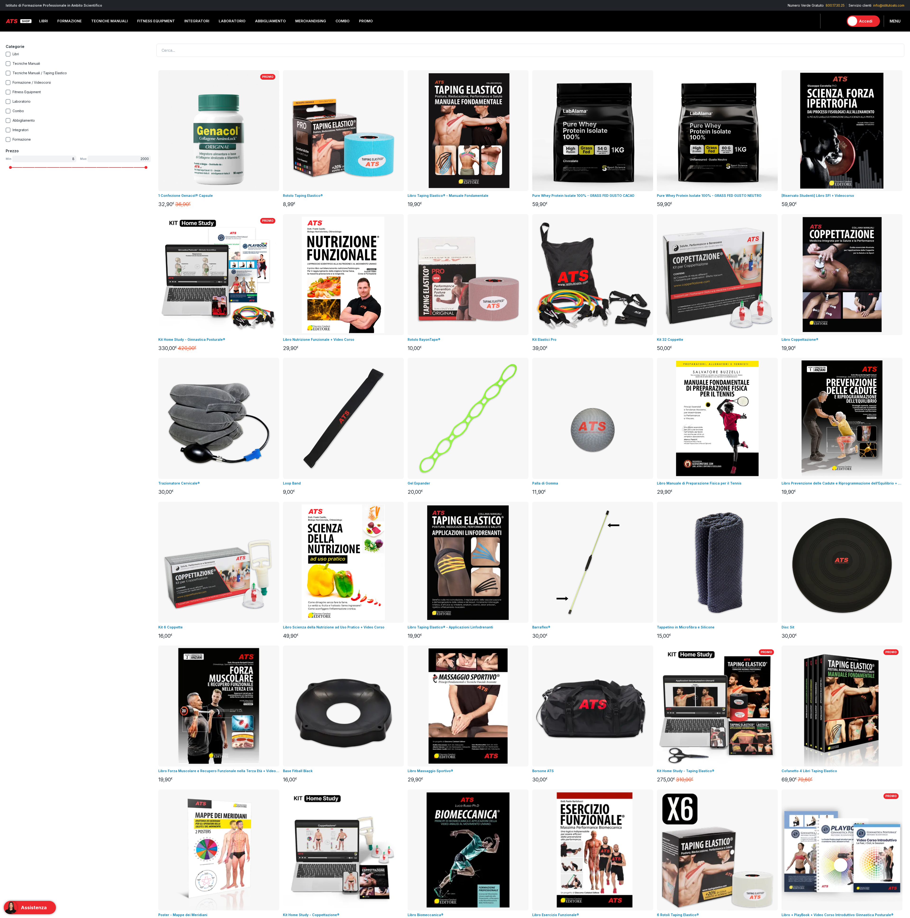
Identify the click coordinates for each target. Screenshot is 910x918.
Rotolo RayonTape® (424, 339)
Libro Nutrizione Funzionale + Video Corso (318, 339)
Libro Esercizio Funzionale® (555, 915)
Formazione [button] (69, 21)
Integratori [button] (196, 21)
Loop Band (292, 483)
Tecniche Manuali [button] (109, 21)
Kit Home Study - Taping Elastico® (685, 771)
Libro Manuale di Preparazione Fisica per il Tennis (699, 483)
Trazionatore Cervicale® (179, 483)
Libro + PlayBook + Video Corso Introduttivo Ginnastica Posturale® (837, 915)
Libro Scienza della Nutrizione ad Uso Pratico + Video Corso (333, 627)
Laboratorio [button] (232, 21)
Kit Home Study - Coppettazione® (311, 915)
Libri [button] (43, 21)
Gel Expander (419, 483)
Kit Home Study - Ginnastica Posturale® (191, 339)
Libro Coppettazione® (800, 339)
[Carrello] (838, 21)
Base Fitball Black (298, 771)
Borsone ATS (543, 771)
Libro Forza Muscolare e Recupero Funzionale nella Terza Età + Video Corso (218, 771)
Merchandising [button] (310, 21)
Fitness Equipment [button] (156, 21)
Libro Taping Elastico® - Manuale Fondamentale (448, 196)
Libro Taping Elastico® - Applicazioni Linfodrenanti (450, 627)
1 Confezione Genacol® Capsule (185, 196)
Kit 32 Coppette (670, 339)
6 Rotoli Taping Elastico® (678, 915)
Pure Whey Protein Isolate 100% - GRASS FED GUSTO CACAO (583, 196)
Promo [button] (366, 21)
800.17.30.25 (835, 5)
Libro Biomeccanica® (425, 915)
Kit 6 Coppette (170, 627)
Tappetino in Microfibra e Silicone (685, 627)
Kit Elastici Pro (544, 339)
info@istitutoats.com (888, 5)
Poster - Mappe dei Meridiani (182, 915)
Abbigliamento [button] (270, 21)
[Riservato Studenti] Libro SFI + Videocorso (818, 196)
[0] (838, 21)
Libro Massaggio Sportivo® (430, 771)
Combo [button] (343, 21)
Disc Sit (788, 627)
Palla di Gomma (545, 483)
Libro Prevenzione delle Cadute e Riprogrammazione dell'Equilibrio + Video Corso (842, 483)
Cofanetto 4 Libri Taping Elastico (809, 771)
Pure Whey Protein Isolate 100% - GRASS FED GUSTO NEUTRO (709, 196)
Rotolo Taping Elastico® (303, 196)
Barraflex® (541, 627)
